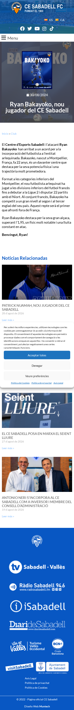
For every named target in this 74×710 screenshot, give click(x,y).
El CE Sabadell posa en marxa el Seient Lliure (36, 435)
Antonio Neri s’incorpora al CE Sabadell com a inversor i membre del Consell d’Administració (37, 501)
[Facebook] (22, 29)
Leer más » (8, 319)
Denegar (37, 365)
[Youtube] (37, 29)
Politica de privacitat (41, 383)
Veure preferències (37, 376)
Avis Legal (58, 383)
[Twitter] (30, 29)
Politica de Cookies (20, 383)
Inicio (5, 133)
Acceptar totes (37, 355)
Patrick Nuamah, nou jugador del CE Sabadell (35, 307)
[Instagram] (44, 29)
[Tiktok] (51, 29)
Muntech (44, 706)
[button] (37, 38)
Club (14, 133)
